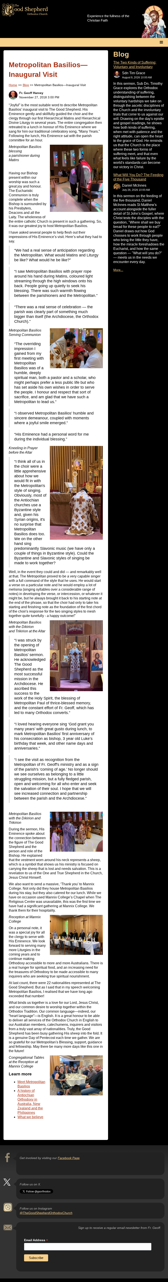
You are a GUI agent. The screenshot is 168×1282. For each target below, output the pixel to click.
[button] (161, 42)
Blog (26, 85)
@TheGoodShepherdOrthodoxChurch (46, 1213)
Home (13, 85)
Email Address (36, 1240)
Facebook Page (69, 1158)
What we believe (30, 1117)
